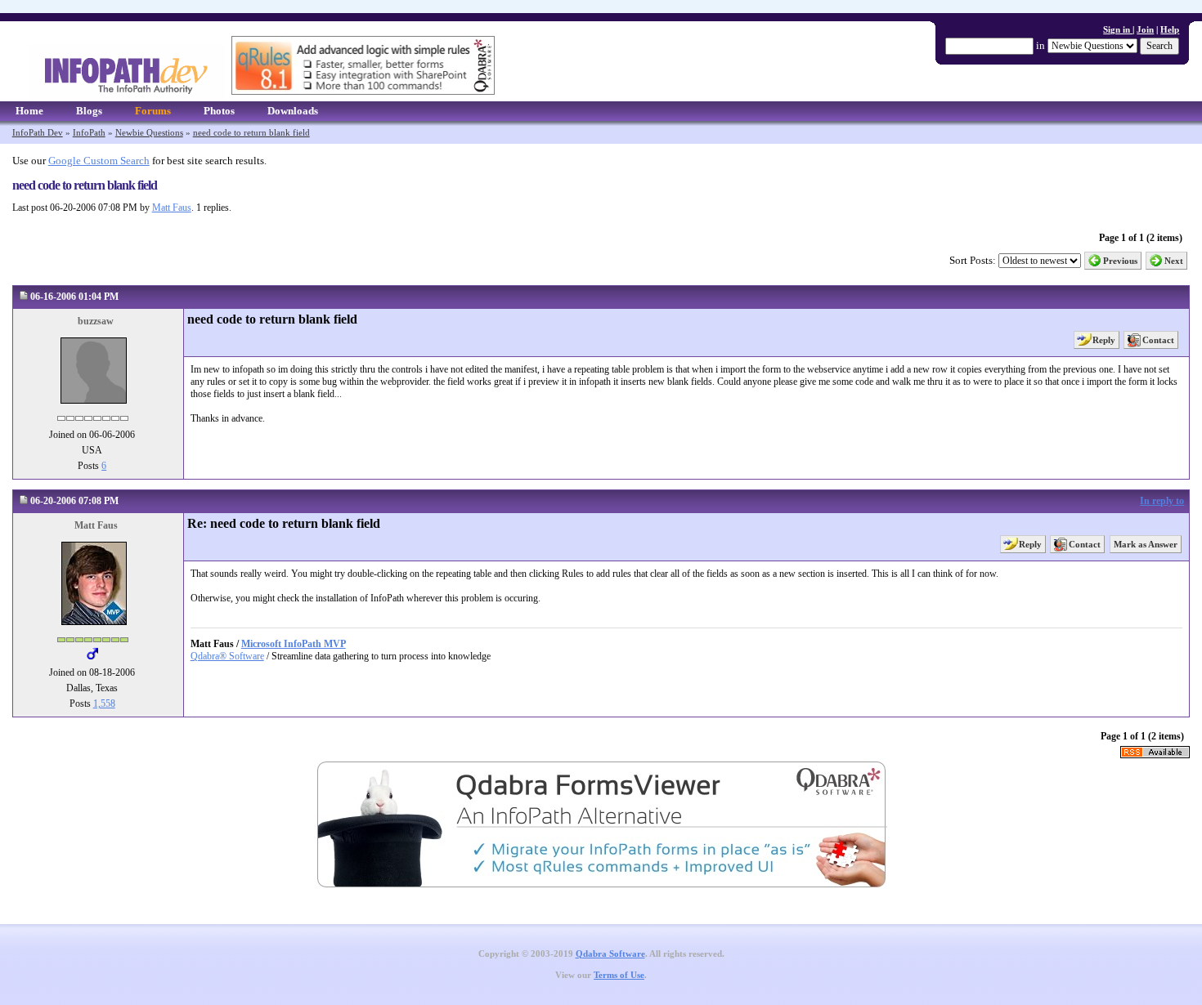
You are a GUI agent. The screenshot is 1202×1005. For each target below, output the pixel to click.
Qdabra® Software (227, 656)
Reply (1103, 340)
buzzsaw (96, 321)
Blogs (89, 111)
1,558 (104, 703)
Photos (219, 111)
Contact (1158, 340)
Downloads (292, 111)
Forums (153, 111)
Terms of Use (619, 975)
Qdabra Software (610, 953)
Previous (1120, 261)
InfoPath (89, 132)
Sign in (1117, 29)
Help (1169, 29)
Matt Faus (171, 207)
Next (1173, 261)
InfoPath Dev (37, 132)
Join (1145, 29)
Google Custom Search (99, 160)
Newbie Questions (149, 132)
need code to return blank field (251, 132)
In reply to (1162, 501)
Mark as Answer (1145, 544)
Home (29, 111)
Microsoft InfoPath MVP (293, 644)
